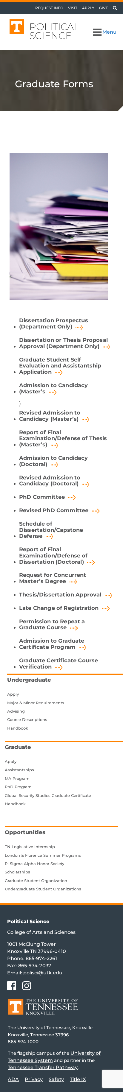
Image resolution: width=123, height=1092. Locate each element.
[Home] (43, 1011)
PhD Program (18, 786)
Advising (16, 711)
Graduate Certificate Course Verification (58, 664)
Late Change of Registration (59, 608)
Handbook (17, 728)
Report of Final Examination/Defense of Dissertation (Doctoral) (53, 555)
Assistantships (19, 769)
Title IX (78, 1079)
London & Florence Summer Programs (43, 855)
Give (103, 8)
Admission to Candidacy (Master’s (53, 388)
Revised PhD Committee (53, 510)
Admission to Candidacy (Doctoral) (53, 461)
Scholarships (17, 872)
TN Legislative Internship (30, 846)
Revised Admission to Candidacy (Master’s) (49, 416)
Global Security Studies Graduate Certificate (48, 795)
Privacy (34, 1079)
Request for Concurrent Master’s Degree (52, 578)
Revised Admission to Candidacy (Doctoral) (49, 481)
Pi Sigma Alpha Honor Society (34, 863)
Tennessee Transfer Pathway (43, 1067)
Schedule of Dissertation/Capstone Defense (51, 530)
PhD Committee (42, 497)
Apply (88, 8)
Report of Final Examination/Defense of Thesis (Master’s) (63, 438)
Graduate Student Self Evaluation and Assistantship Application (60, 366)
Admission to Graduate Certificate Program (51, 644)
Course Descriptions (27, 719)
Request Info (49, 8)
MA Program (17, 778)
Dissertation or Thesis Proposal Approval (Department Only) (63, 343)
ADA (13, 1079)
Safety (56, 1079)
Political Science (54, 31)
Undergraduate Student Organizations (43, 889)
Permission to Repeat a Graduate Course (52, 625)
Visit (72, 8)
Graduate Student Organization (36, 880)
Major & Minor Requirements (35, 702)
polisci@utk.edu (42, 973)
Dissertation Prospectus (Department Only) (53, 323)
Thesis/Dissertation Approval (60, 595)
